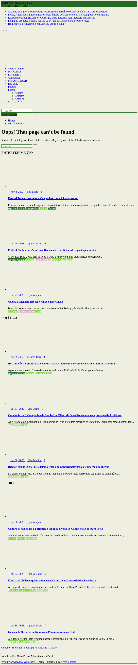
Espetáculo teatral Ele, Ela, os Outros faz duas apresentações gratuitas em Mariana (51, 17)
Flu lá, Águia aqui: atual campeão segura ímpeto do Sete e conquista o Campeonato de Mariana (58, 14)
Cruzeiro (19, 95)
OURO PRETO (16, 68)
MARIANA (14, 71)
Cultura (43, 208)
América (19, 98)
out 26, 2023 (17, 243)
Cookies (53, 647)
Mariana (39, 373)
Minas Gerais (59, 259)
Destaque (13, 590)
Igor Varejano (35, 243)
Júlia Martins (34, 460)
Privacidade (40, 647)
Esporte (12, 538)
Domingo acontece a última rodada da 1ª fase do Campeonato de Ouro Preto (48, 20)
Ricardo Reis (33, 357)
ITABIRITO (15, 74)
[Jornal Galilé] (2, 62)
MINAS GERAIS (17, 80)
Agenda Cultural (17, 208)
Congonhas (14, 77)
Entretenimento (43, 259)
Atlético (19, 92)
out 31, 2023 (17, 408)
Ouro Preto (14, 424)
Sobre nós (17, 647)
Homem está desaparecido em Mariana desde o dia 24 (36, 23)
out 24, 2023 (17, 573)
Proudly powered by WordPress (18, 661)
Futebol (12, 89)
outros (70, 259)
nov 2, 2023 (17, 191)
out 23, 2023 (17, 295)
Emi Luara (32, 191)
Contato (5, 647)
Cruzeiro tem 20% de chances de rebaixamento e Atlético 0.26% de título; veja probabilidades (57, 11)
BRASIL (13, 83)
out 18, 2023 (17, 625)
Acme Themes (68, 661)
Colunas (12, 311)
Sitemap (28, 647)
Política (12, 86)
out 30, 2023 (17, 460)
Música (52, 208)
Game (37, 311)
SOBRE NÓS (15, 101)
